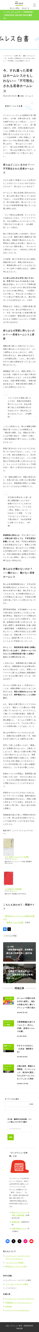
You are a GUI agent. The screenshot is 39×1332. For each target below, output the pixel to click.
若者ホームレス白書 (15, 922)
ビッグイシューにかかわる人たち (17, 1310)
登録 (10, 1137)
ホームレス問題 (10, 936)
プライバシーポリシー (15, 1259)
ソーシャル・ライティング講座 (16, 1284)
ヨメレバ (14, 858)
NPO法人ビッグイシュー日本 (16, 1266)
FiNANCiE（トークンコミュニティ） (18, 1302)
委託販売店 (16, 1222)
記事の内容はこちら (19, 1228)
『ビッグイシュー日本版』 (15, 1262)
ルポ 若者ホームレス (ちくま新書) (17, 857)
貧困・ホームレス (26, 96)
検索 (31, 1104)
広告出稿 (8, 1306)
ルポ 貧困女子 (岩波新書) (13, 889)
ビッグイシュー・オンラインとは (17, 1256)
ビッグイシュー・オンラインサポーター (19, 1298)
